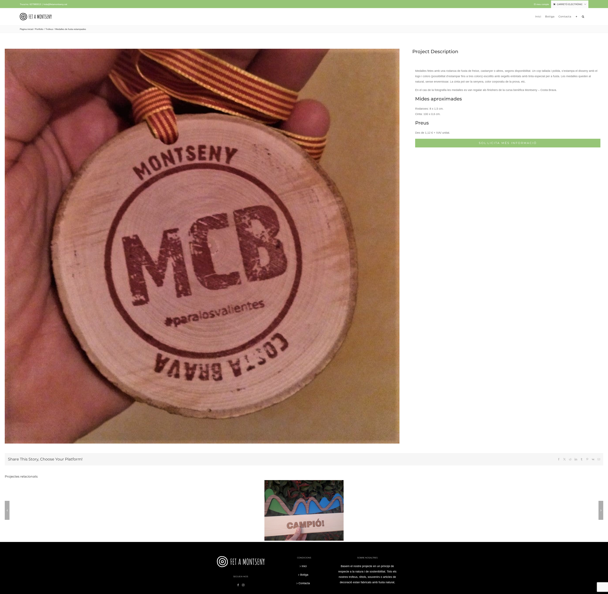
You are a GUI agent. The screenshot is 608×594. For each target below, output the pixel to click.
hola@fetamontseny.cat (55, 4)
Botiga (304, 574)
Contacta (304, 583)
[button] (583, 16)
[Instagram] (243, 585)
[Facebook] (238, 585)
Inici (304, 566)
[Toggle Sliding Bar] (576, 16)
